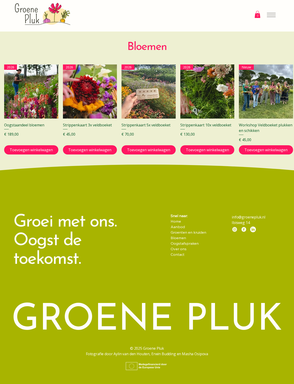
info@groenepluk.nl (248, 217)
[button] (257, 14)
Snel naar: (180, 215)
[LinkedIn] (253, 229)
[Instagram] (234, 229)
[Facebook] (244, 229)
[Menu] (268, 15)
